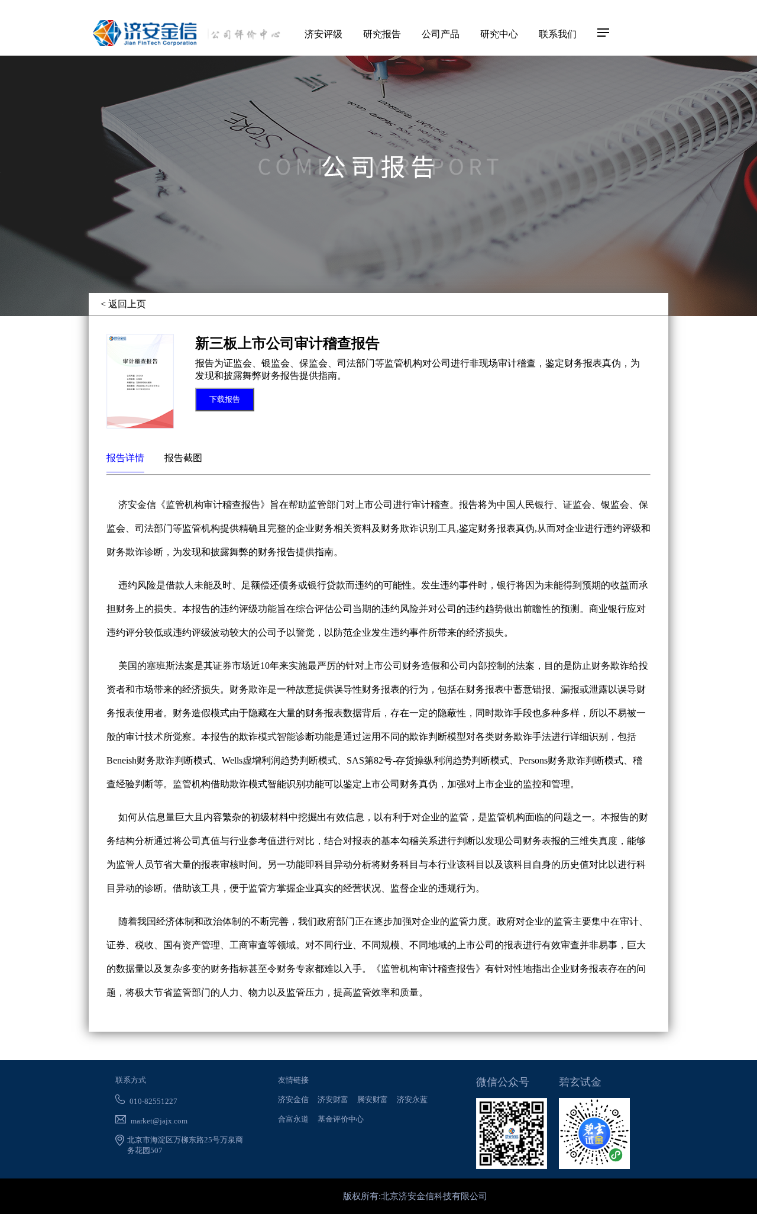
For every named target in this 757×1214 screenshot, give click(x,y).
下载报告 (224, 399)
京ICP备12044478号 (302, 1196)
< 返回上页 (123, 304)
